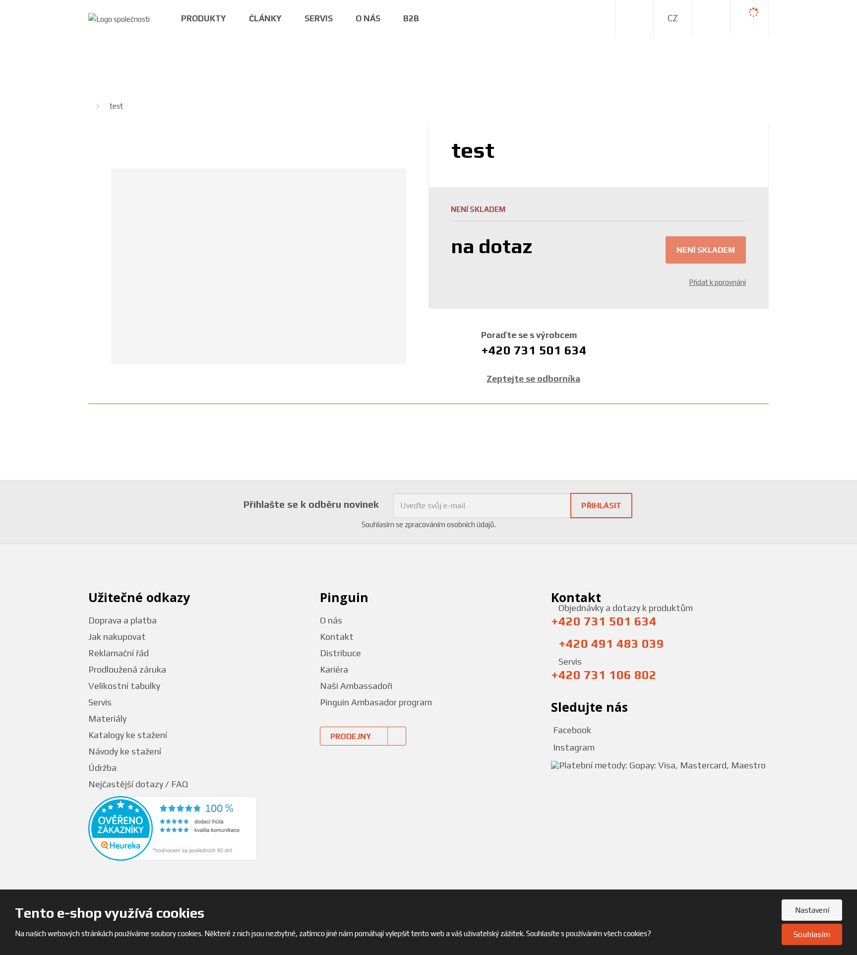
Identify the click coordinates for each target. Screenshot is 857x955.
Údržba (102, 767)
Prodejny (350, 736)
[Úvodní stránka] (119, 18)
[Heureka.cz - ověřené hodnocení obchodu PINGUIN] (172, 827)
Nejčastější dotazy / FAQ (138, 784)
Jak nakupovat (117, 636)
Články (265, 18)
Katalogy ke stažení (127, 735)
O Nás (368, 18)
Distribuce (340, 653)
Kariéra (334, 669)
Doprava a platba (122, 620)
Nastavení (812, 910)
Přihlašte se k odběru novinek (311, 504)
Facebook (571, 730)
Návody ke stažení (124, 751)
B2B (411, 18)
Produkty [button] (203, 18)
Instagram (573, 747)
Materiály (107, 718)
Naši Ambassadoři (356, 686)
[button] (673, 18)
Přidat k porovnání (717, 282)
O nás (331, 620)
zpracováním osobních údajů (449, 524)
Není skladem (705, 250)
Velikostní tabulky (124, 686)
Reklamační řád (118, 653)
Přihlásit (601, 505)
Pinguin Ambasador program (376, 702)
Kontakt (337, 636)
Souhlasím (812, 934)
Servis (319, 18)
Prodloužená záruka (127, 669)
